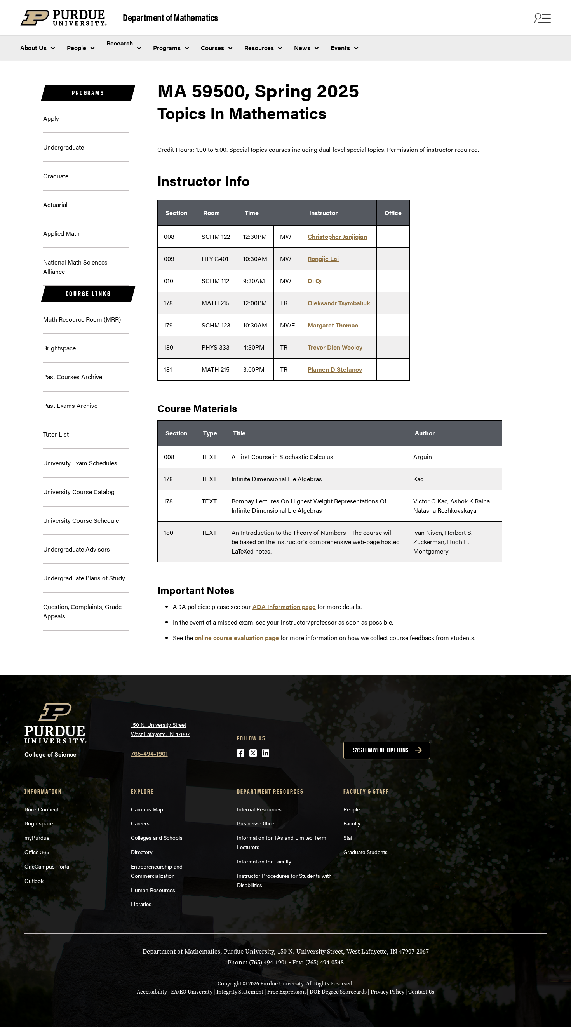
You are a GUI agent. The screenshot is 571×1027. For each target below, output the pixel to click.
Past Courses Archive (72, 376)
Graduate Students (365, 852)
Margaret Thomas (333, 324)
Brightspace (59, 347)
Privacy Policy (387, 992)
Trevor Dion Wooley (335, 347)
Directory (142, 852)
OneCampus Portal (47, 866)
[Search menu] (541, 18)
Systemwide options (381, 750)
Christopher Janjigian (337, 236)
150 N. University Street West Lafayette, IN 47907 (160, 729)
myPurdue (36, 837)
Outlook (34, 880)
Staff (348, 837)
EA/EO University (191, 992)
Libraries (141, 904)
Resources (259, 47)
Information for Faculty (264, 861)
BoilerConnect (41, 809)
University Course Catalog (79, 491)
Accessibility (152, 992)
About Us (33, 47)
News (302, 47)
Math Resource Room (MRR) (82, 319)
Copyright (230, 983)
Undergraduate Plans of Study (84, 577)
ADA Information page (284, 606)
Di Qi (315, 280)
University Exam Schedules (80, 462)
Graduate (55, 175)
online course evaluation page (237, 637)
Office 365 (36, 852)
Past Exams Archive (70, 405)
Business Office (255, 823)
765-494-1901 (149, 753)
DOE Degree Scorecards (338, 992)
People (76, 47)
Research (119, 42)
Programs (167, 47)
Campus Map (147, 809)
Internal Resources (259, 809)
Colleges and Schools (157, 837)
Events (340, 47)
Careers (140, 823)
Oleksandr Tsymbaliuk (339, 302)
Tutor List (56, 434)
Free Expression (286, 992)
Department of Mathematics (170, 17)
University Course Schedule (81, 520)
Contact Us (421, 992)
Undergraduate (63, 147)
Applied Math (61, 233)
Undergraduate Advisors (76, 549)
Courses (212, 47)
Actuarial (55, 204)
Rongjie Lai (323, 258)
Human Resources (153, 890)
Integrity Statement (239, 992)
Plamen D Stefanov (335, 369)
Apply (51, 118)
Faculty (351, 823)
